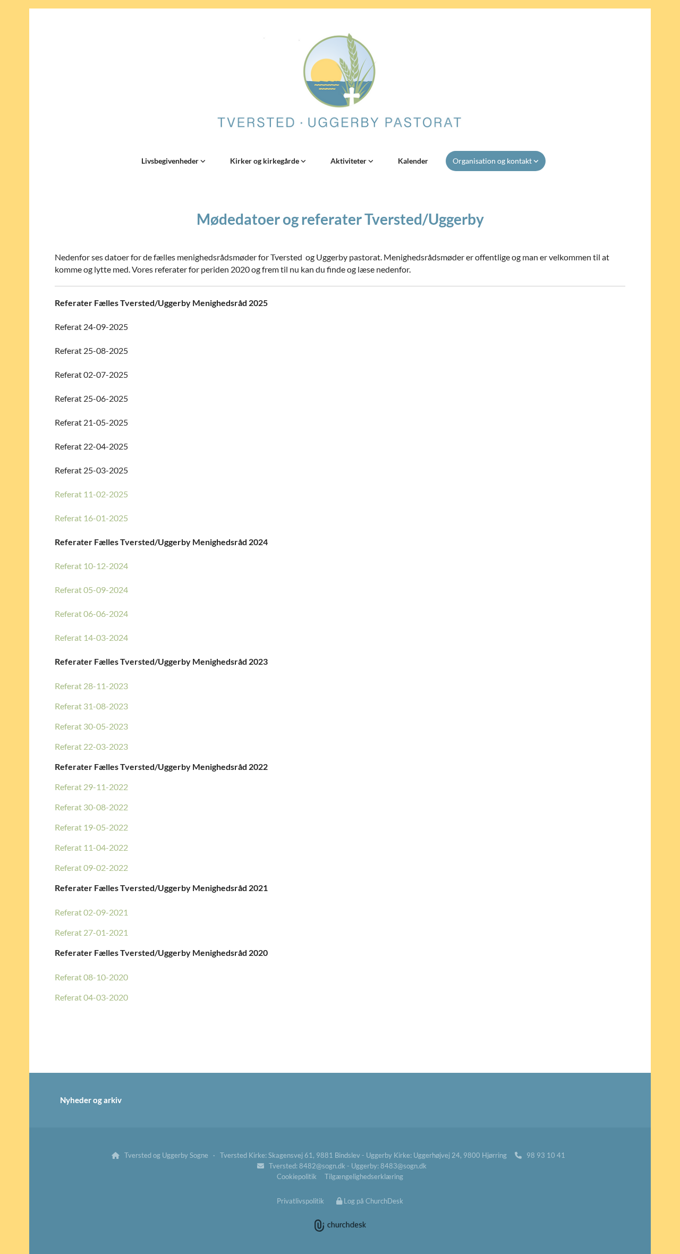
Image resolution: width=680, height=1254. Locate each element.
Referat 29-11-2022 (91, 787)
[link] (173, 161)
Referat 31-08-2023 (91, 706)
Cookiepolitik (297, 1176)
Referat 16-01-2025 (91, 518)
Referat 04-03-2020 (91, 997)
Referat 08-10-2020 (91, 977)
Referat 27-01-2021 (91, 932)
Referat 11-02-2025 (91, 494)
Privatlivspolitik (300, 1201)
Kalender (413, 160)
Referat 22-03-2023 (91, 746)
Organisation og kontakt (493, 160)
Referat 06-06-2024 (91, 613)
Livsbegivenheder (170, 160)
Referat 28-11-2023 (91, 686)
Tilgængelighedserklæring (364, 1176)
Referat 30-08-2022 (91, 807)
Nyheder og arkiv (91, 1100)
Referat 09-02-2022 (91, 867)
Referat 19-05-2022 (91, 827)
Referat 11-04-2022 (91, 847)
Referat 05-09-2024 (91, 589)
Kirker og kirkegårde (265, 160)
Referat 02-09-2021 (91, 912)
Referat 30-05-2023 (91, 726)
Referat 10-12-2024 (91, 566)
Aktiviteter (349, 160)
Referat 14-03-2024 (91, 637)
